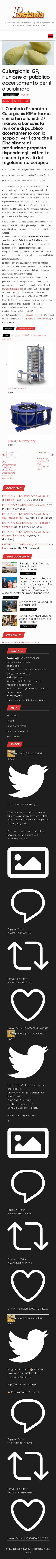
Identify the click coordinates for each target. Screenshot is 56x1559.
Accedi (10, 720)
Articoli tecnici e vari (26, 329)
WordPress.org (15, 736)
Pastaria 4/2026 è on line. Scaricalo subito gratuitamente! (34, 566)
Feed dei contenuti (17, 725)
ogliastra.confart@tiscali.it (39, 319)
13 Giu (10, 1039)
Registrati (12, 715)
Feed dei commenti (17, 730)
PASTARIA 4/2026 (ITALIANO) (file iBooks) (24, 505)
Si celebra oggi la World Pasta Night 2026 (36, 603)
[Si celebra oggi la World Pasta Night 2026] (9, 605)
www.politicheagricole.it (12, 289)
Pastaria (25, 95)
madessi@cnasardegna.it (29, 315)
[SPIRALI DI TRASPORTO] (31, 364)
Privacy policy (37, 1549)
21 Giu (10, 758)
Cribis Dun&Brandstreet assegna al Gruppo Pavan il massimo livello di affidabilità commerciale (9, 470)
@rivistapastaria (34, 753)
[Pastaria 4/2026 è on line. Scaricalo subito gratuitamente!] (9, 567)
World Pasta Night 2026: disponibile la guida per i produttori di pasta (35, 619)
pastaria (19, 753)
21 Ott (10, 1323)
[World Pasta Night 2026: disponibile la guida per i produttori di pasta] (9, 619)
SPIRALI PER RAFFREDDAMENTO (22, 441)
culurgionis (15, 335)
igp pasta (26, 335)
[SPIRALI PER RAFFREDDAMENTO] (31, 417)
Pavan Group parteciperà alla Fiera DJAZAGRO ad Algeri (43, 463)
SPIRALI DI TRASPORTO (18, 388)
